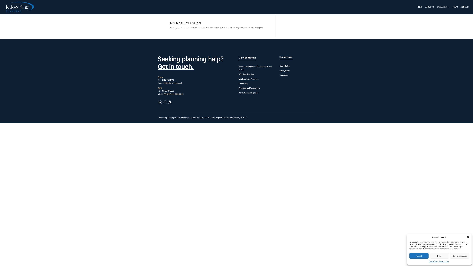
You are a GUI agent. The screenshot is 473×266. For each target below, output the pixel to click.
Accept (419, 256)
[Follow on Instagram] (170, 102)
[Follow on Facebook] (165, 102)
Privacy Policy (444, 261)
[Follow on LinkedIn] (160, 102)
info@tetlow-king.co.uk (173, 94)
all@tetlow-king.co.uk (172, 83)
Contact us (283, 75)
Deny (439, 256)
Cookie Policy (433, 261)
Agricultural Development (248, 93)
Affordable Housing (246, 74)
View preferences (459, 256)
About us (429, 7)
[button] (468, 237)
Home (420, 7)
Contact (465, 7)
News (455, 7)
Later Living (243, 84)
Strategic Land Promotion (249, 79)
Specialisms (442, 7)
